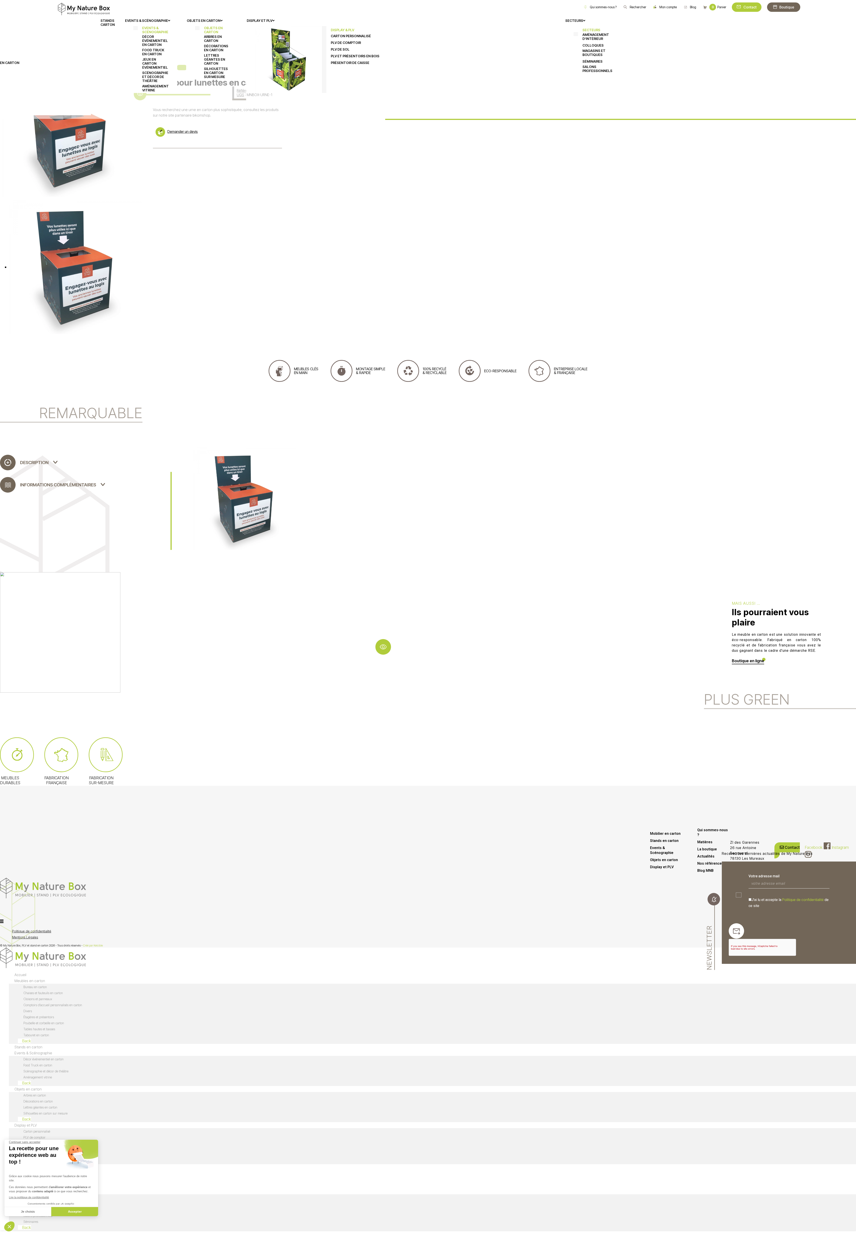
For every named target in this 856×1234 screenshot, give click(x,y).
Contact (750, 7)
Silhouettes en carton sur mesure (45, 1113)
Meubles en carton (29, 981)
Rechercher (638, 7)
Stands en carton (664, 841)
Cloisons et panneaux (37, 999)
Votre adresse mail (764, 876)
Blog (693, 7)
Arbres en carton (34, 1095)
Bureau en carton (35, 987)
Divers (27, 1011)
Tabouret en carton (36, 1035)
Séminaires (30, 1222)
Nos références (710, 863)
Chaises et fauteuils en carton (43, 993)
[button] (127, 921)
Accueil (20, 975)
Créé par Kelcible (93, 945)
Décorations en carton (38, 1101)
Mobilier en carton (665, 833)
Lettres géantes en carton (40, 1107)
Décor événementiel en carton (43, 1059)
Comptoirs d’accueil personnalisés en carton (52, 1005)
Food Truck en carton (37, 1065)
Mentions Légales (25, 937)
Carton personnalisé (36, 1131)
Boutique (786, 7)
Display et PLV (662, 867)
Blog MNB (705, 870)
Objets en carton (664, 860)
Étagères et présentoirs (38, 1017)
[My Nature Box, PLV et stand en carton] (84, 8)
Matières (704, 842)
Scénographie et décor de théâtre (45, 1071)
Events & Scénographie (661, 850)
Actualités (705, 856)
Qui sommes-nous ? (603, 7)
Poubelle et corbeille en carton (43, 1023)
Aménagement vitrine (37, 1077)
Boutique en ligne (748, 660)
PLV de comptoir (34, 1137)
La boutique (707, 849)
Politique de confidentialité (803, 899)
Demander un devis (182, 131)
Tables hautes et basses (39, 1029)
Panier (719, 7)
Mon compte (668, 7)
